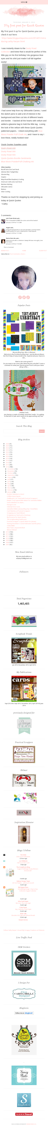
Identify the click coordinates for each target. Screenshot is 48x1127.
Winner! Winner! (12, 530)
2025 (7, 446)
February (10, 490)
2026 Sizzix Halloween (23, 856)
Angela (8, 227)
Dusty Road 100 (8, 148)
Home (24, 250)
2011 (7, 536)
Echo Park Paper (23, 901)
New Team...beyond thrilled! (16, 528)
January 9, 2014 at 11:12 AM (14, 222)
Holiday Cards (24, 412)
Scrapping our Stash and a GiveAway (18, 515)
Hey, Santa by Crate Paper (23, 909)
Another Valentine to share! (15, 494)
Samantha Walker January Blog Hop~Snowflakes (22, 509)
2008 (7, 542)
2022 (7, 452)
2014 (7, 467)
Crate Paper (23, 907)
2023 (7, 450)
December (11, 469)
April (9, 486)
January (10, 492)
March (9, 488)
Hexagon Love (11, 504)
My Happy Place (23, 887)
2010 (7, 538)
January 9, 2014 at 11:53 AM (14, 244)
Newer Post (5, 250)
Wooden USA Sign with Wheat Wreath (23, 915)
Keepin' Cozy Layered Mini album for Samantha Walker (24, 500)
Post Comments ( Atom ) (17, 254)
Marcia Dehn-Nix (11, 238)
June (9, 481)
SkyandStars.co (31, 1124)
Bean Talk (23, 913)
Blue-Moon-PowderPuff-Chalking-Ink (17, 162)
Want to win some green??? (24, 361)
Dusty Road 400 (8, 155)
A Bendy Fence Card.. (13, 507)
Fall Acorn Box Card (23, 863)
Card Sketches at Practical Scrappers (18, 511)
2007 (7, 544)
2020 (7, 456)
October (10, 473)
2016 (7, 462)
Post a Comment (9, 247)
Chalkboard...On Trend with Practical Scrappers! (22, 498)
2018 (7, 460)
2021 (7, 454)
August (9, 477)
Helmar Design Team (23, 881)
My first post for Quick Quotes (16, 517)
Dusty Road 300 (8, 151)
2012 (7, 534)
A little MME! (11, 526)
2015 (7, 465)
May (8, 484)
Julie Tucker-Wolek (11, 218)
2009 (7, 540)
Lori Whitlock (23, 861)
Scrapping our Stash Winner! (16, 513)
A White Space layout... (14, 496)
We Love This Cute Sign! (23, 903)
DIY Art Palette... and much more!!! (23, 883)
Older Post (43, 250)
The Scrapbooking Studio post (16, 519)
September (11, 475)
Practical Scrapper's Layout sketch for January (21, 521)
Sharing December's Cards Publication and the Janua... (24, 523)
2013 (7, 532)
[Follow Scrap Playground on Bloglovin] (24, 1014)
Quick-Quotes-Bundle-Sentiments (16, 158)
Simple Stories (23, 920)
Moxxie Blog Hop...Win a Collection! (24, 352)
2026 (7, 444)
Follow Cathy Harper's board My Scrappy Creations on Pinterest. (24, 930)
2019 (7, 458)
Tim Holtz (23, 855)
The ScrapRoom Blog (23, 867)
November (11, 471)
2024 (7, 448)
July (8, 479)
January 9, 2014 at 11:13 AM (14, 233)
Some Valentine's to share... (15, 502)
